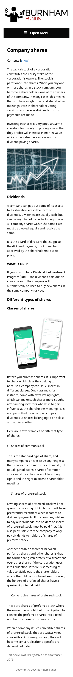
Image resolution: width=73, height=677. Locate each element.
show (24, 60)
